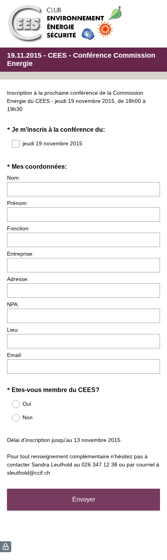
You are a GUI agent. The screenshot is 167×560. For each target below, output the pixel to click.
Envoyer (83, 499)
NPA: (13, 304)
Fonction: (18, 228)
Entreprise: (20, 254)
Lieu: (13, 330)
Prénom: (17, 203)
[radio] (11, 404)
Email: (14, 355)
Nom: (13, 178)
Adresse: (18, 279)
